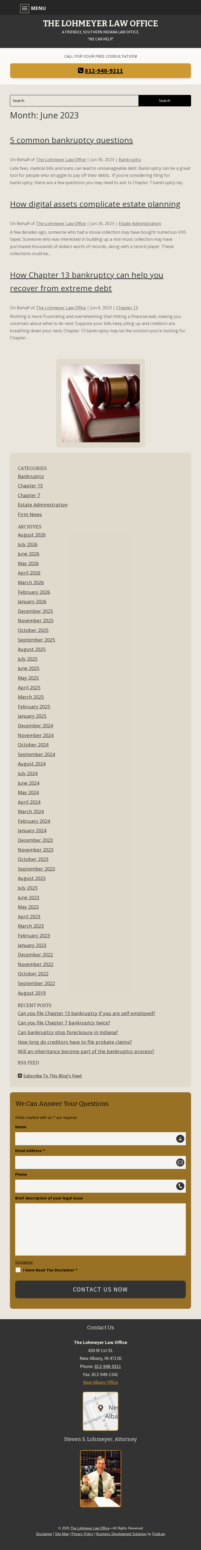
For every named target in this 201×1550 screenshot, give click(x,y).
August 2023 (32, 878)
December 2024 (35, 725)
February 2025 (34, 706)
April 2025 (29, 687)
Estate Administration (140, 223)
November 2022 (35, 964)
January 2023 (32, 945)
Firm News (30, 514)
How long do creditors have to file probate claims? (75, 1042)
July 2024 (27, 773)
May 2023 (28, 907)
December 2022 (35, 954)
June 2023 (28, 897)
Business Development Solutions (121, 1534)
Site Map (62, 1534)
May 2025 (28, 678)
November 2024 (35, 735)
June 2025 (28, 668)
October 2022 (33, 973)
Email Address (30, 1150)
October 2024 (33, 744)
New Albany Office (100, 1382)
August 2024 (32, 764)
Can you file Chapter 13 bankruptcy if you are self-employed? (86, 1013)
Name (20, 1126)
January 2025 (32, 716)
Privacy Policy (82, 1534)
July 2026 (27, 544)
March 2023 (31, 926)
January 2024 (32, 830)
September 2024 (36, 754)
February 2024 (34, 821)
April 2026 (29, 573)
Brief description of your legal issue (49, 1198)
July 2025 (27, 659)
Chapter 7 (29, 495)
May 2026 (28, 563)
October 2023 (33, 859)
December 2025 (35, 611)
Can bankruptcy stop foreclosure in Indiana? (68, 1032)
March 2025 (31, 697)
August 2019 (32, 993)
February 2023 (34, 935)
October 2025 (33, 630)
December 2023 (35, 840)
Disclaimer (24, 1262)
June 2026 (28, 554)
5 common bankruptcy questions (71, 140)
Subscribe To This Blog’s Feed (52, 1076)
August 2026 (32, 535)
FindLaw (158, 1534)
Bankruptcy (130, 159)
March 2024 (31, 811)
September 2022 (36, 983)
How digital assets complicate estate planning (95, 203)
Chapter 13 (127, 308)
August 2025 (32, 649)
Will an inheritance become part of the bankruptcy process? (86, 1051)
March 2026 (31, 582)
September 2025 (36, 640)
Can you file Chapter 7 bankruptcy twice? (64, 1023)
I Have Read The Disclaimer (50, 1270)
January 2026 (32, 601)
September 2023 (36, 869)
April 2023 (29, 916)
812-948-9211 (104, 71)
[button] (99, 8)
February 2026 (34, 592)
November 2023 (35, 850)
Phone (21, 1174)
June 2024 (28, 783)
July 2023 (27, 888)
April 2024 (29, 802)
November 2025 (35, 620)
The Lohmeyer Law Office (61, 159)
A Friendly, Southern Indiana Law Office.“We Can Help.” (100, 30)
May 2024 (28, 792)
